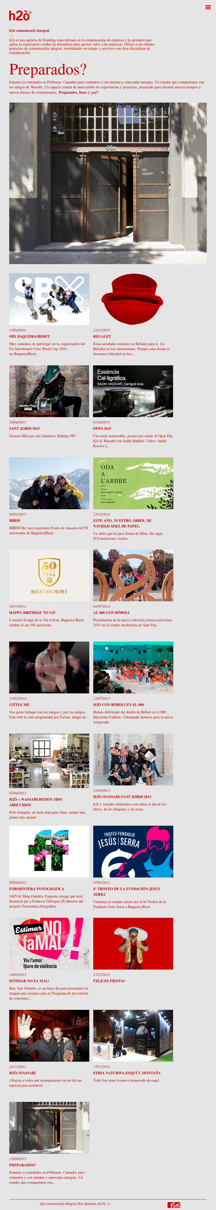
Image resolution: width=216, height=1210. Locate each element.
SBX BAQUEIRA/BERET (29, 336)
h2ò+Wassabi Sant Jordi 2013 (122, 796)
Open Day (102, 428)
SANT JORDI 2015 (24, 428)
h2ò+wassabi (22, 1073)
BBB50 (14, 520)
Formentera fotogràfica (36, 888)
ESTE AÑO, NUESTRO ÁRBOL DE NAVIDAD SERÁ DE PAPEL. (122, 523)
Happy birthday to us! (32, 612)
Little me (19, 704)
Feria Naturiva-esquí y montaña (127, 1073)
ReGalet (102, 336)
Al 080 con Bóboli (111, 612)
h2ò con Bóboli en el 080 (118, 704)
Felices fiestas (109, 981)
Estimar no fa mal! (29, 981)
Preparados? (22, 1165)
